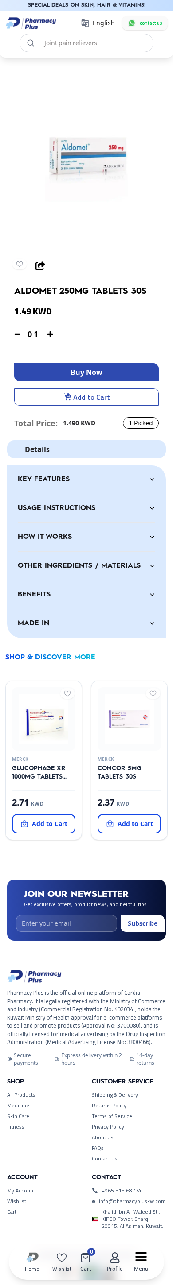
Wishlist (16, 1201)
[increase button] (50, 334)
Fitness (15, 1126)
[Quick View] (42, 743)
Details (37, 449)
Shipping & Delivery (115, 1094)
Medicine (18, 1105)
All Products (21, 1094)
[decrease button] (17, 334)
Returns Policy (109, 1105)
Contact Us (105, 1158)
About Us (103, 1137)
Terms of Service (112, 1116)
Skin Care (18, 1116)
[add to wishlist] (19, 264)
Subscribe (142, 923)
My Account (21, 1190)
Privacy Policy (108, 1126)
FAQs (98, 1148)
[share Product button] (40, 266)
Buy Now (86, 372)
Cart (11, 1211)
